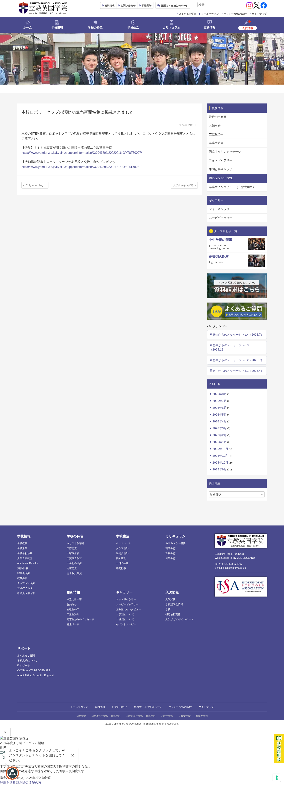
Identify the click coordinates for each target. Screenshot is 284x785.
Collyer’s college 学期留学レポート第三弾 (37, 185)
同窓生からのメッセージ (225, 151)
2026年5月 (219, 414)
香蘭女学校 (202, 716)
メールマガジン (210, 13)
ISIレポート (23, 665)
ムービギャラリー (220, 217)
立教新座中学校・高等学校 (141, 716)
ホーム (27, 27)
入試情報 (172, 592)
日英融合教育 (74, 558)
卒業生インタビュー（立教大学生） (232, 187)
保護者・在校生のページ (148, 706)
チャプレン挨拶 (26, 583)
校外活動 (121, 558)
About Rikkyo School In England (35, 675)
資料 (110, 5)
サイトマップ (259, 13)
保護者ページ (174, 5)
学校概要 (22, 543)
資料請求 (100, 706)
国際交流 (72, 548)
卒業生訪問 (216, 143)
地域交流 (72, 568)
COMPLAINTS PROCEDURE (33, 670)
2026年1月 (219, 442)
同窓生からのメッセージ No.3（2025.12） (229, 347)
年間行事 (121, 568)
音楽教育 (170, 558)
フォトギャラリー (220, 160)
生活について (126, 619)
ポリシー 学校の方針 (235, 13)
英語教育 (170, 548)
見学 (147, 5)
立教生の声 (216, 134)
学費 (167, 609)
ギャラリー (124, 592)
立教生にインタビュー (128, 609)
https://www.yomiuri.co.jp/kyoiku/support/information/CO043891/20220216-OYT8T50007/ (81, 152)
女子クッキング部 (183, 185)
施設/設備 (22, 568)
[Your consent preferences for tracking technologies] (277, 778)
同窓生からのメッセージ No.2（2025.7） (237, 360)
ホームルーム (123, 543)
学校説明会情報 (174, 604)
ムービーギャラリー (127, 604)
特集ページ (73, 624)
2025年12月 (220, 448)
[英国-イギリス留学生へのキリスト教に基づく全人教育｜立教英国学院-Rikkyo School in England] (43, 8)
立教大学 (81, 716)
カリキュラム (171, 27)
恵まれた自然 (74, 573)
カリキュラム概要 (175, 543)
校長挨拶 (22, 578)
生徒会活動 (122, 553)
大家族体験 (73, 553)
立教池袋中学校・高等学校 (106, 716)
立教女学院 (184, 716)
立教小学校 (167, 716)
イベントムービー (126, 624)
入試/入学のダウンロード (179, 619)
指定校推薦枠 (172, 614)
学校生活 (133, 27)
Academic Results (27, 563)
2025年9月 (219, 469)
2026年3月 (219, 428)
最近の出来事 (217, 116)
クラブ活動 (122, 548)
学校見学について (27, 660)
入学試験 (170, 599)
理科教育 (170, 553)
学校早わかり (24, 553)
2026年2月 (219, 435)
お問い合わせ (128, 5)
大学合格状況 (24, 558)
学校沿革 (22, 548)
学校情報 (57, 27)
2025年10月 (220, 462)
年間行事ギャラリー (222, 169)
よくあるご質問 (187, 13)
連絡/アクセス (25, 588)
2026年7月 (219, 400)
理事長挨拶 (23, 573)
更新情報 (209, 27)
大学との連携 (74, 563)
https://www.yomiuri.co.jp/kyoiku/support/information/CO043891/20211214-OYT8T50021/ (81, 167)
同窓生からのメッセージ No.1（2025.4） (237, 370)
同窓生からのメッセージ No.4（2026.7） (237, 334)
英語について (126, 614)
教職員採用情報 (26, 593)
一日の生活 (122, 563)
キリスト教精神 (75, 543)
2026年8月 (219, 394)
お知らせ (215, 125)
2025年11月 (220, 455)
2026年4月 (219, 421)
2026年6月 (219, 407)
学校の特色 (95, 27)
